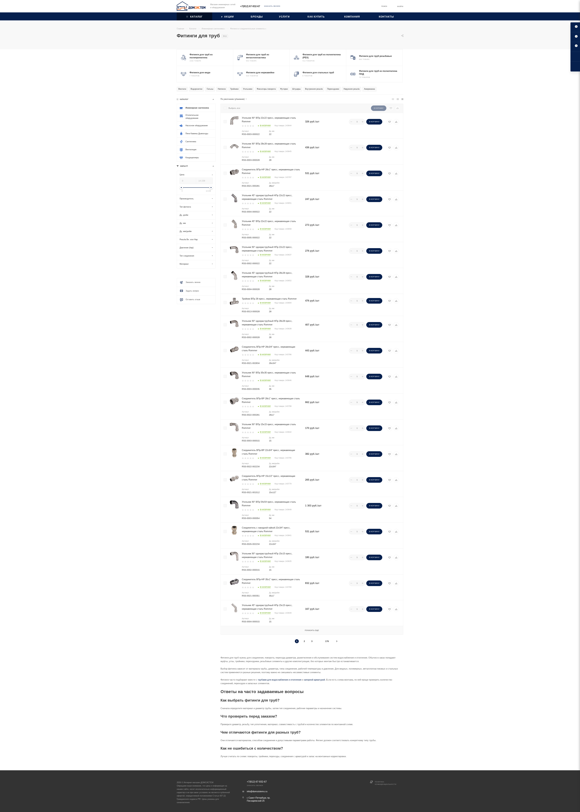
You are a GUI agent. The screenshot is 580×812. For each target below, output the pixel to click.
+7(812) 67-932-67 (250, 6)
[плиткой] (393, 99)
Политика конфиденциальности (385, 783)
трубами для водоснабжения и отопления (279, 679)
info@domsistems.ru (257, 791)
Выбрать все (234, 108)
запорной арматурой (314, 679)
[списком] (398, 99)
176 (327, 641)
